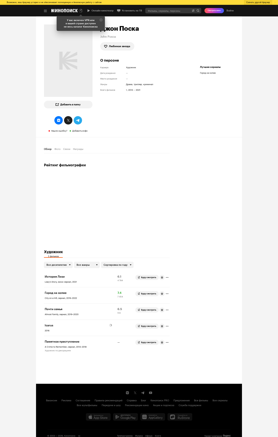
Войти (230, 10)
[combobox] (167, 10)
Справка (132, 400)
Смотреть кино (214, 10)
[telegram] (78, 120)
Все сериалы (220, 400)
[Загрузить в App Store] (98, 417)
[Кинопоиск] (64, 10)
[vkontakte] (58, 120)
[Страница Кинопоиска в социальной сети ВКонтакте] (127, 393)
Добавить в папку (70, 104)
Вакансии (51, 400)
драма (129, 84)
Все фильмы (201, 400)
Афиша (148, 435)
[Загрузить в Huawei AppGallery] (152, 417)
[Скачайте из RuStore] (179, 417)
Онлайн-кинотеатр (103, 10)
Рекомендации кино (137, 405)
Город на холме (208, 72)
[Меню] (45, 11)
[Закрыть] (101, 20)
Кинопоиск (69, 435)
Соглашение (83, 400)
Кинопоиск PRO (160, 400)
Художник (131, 67)
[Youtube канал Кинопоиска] (151, 393)
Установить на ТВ (132, 10)
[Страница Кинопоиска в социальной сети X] (135, 393)
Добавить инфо (80, 130)
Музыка (139, 435)
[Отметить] (167, 277)
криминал (148, 84)
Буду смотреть (148, 277)
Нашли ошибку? (59, 130)
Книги (158, 435)
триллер (138, 84)
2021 (138, 89)
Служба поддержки (190, 405)
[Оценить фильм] (162, 277)
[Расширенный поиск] (193, 10)
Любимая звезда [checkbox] (119, 46)
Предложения (181, 400)
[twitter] (68, 120)
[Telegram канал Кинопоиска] (143, 393)
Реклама (66, 400)
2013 (130, 89)
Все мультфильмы (87, 405)
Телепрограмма (125, 435)
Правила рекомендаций (108, 400)
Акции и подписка (163, 405)
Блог (143, 400)
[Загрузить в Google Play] (125, 417)
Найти (198, 10)
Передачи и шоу (111, 405)
